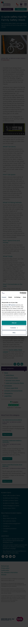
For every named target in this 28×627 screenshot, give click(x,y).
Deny (14, 332)
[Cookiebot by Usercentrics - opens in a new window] (20, 293)
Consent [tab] (4, 297)
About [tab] (24, 297)
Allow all (14, 322)
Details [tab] (10, 297)
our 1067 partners (11, 304)
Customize (13, 327)
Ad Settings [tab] (17, 297)
